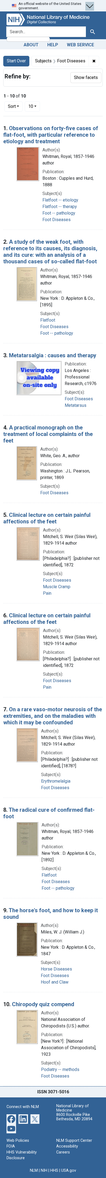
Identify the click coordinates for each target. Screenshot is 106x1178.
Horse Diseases (56, 969)
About (31, 44)
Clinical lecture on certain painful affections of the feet (47, 518)
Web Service (80, 44)
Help (52, 44)
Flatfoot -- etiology (60, 200)
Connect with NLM (23, 1106)
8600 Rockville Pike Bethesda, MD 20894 (74, 1116)
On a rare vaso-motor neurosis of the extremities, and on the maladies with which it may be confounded (52, 716)
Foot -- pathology (58, 213)
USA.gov (68, 1170)
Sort (12, 106)
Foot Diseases (56, 219)
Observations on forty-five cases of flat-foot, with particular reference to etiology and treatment (50, 135)
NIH (44, 1170)
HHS (54, 1170)
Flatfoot (47, 320)
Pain (47, 593)
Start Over (16, 60)
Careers (63, 1152)
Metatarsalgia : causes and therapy (52, 355)
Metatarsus (75, 405)
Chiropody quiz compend (43, 1004)
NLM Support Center (74, 1140)
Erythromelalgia (55, 781)
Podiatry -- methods (60, 1069)
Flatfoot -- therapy (59, 206)
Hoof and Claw (54, 982)
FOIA (11, 1146)
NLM (34, 1170)
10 (34, 106)
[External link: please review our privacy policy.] (11, 1118)
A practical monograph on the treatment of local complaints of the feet (48, 434)
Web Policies (18, 1140)
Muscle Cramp (56, 586)
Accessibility (67, 1146)
